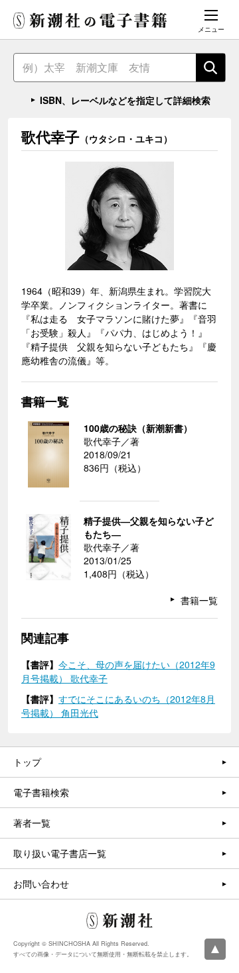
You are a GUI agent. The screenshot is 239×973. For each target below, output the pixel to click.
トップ (27, 761)
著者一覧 (31, 822)
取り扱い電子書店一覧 (59, 853)
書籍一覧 (199, 600)
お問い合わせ (41, 883)
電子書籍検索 (41, 792)
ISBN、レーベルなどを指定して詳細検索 (125, 100)
